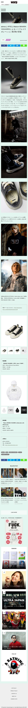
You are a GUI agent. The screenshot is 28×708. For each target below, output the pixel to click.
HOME (2, 4)
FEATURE (8, 39)
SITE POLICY (14, 688)
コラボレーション (5, 454)
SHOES (3, 39)
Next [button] (25, 665)
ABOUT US (14, 696)
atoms (3, 452)
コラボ (20, 452)
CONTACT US (14, 693)
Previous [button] (3, 665)
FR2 (7, 452)
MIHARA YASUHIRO (13, 452)
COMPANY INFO (14, 699)
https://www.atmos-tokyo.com (11, 445)
